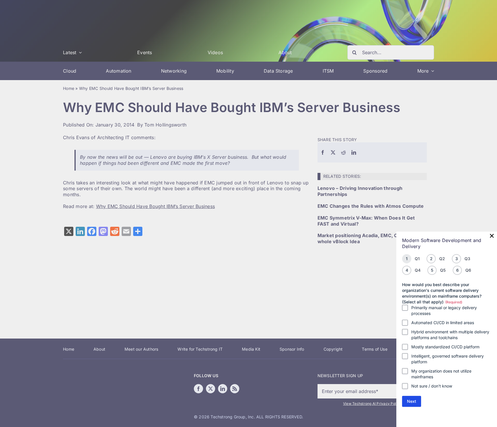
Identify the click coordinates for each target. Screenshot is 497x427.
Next (411, 401)
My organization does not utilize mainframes (441, 374)
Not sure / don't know (431, 385)
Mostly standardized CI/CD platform (445, 346)
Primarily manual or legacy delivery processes (444, 310)
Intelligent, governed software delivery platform (447, 359)
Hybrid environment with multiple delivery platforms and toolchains (450, 334)
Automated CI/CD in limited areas (442, 322)
